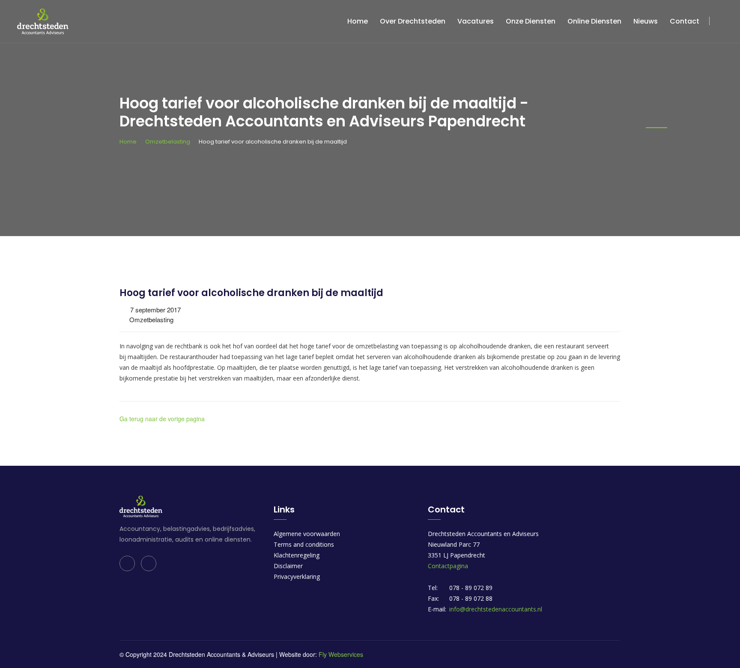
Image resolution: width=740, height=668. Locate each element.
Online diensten (594, 21)
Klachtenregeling (296, 555)
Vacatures (475, 21)
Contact (684, 21)
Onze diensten (530, 21)
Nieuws (645, 21)
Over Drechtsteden (412, 21)
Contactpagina (448, 566)
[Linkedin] (127, 563)
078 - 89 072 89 (470, 588)
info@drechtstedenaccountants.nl (495, 609)
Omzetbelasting (167, 142)
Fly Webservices (341, 654)
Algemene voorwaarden (307, 534)
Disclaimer (288, 566)
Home (357, 21)
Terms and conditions (304, 544)
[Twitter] (148, 563)
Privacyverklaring (297, 576)
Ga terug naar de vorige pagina (162, 418)
